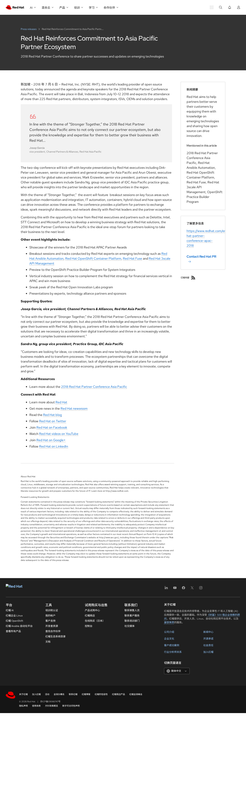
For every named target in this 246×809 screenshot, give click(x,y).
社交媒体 (129, 626)
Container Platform (107, 258)
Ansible (40, 258)
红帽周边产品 (118, 694)
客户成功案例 (171, 645)
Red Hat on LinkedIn (53, 446)
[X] (192, 589)
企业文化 (169, 638)
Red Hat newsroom (74, 408)
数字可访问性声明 (71, 705)
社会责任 (208, 645)
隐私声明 (23, 705)
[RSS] (193, 277)
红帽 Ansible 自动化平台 (19, 626)
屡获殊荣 (169, 622)
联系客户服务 (132, 615)
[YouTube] (175, 589)
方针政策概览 (51, 705)
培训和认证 (51, 610)
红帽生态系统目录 (55, 636)
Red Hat (71, 258)
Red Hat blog (52, 415)
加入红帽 (208, 652)
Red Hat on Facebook (51, 427)
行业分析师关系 (173, 652)
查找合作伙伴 (53, 631)
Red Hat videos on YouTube (58, 434)
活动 (47, 694)
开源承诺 (208, 638)
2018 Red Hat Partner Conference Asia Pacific (94, 387)
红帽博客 (86, 694)
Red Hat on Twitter (52, 421)
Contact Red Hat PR (201, 256)
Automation (55, 258)
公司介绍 (169, 632)
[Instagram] (201, 589)
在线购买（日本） (95, 620)
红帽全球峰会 (135, 694)
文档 (47, 641)
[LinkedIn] (166, 589)
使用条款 (36, 705)
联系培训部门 (132, 620)
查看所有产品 (13, 631)
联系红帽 (73, 694)
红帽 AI (10, 610)
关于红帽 (23, 694)
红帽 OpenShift (14, 620)
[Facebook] (183, 589)
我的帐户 (50, 615)
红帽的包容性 (101, 694)
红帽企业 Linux (14, 615)
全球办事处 (59, 694)
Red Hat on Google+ (51, 440)
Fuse (138, 258)
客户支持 (50, 620)
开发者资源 (51, 626)
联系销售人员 (132, 610)
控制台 (88, 626)
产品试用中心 (92, 610)
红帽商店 (90, 615)
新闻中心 (208, 632)
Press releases (29, 29)
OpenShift (85, 258)
